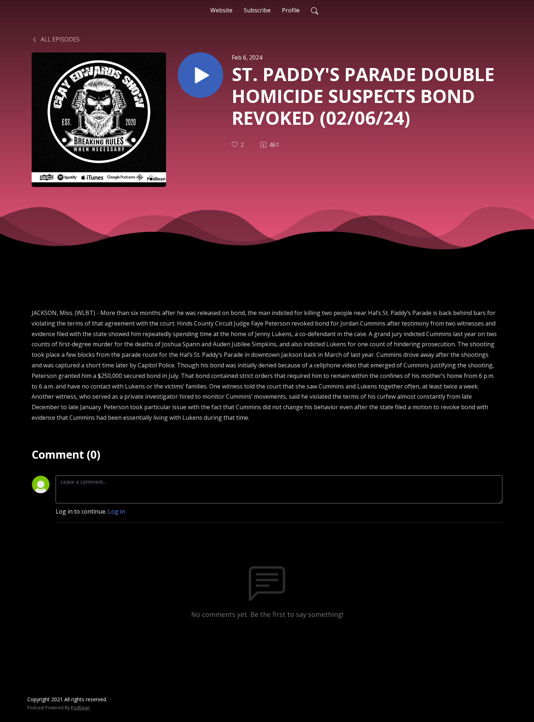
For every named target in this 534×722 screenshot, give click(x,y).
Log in (116, 511)
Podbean (80, 708)
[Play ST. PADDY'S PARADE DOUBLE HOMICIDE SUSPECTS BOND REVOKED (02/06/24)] (200, 75)
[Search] (314, 10)
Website (221, 10)
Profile (291, 10)
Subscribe (257, 10)
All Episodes (59, 39)
